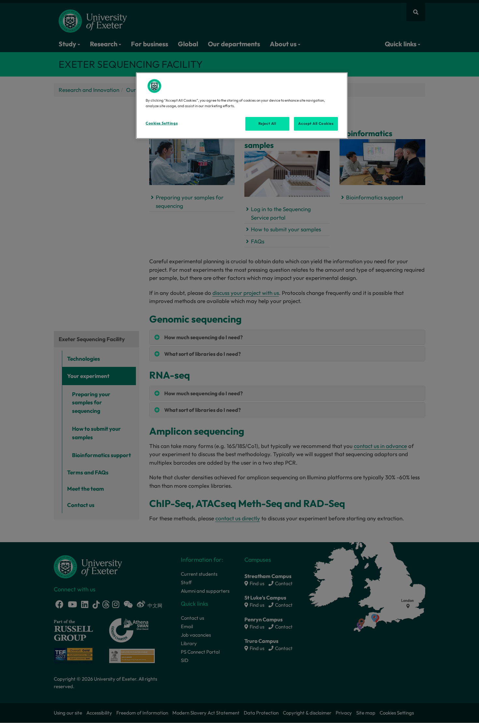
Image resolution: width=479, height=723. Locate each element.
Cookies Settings (162, 123)
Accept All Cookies (315, 123)
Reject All (267, 123)
